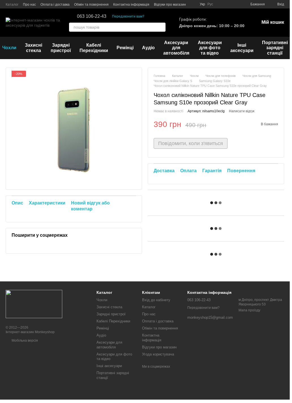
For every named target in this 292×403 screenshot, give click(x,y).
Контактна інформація (131, 5)
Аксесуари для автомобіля (176, 47)
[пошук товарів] (161, 27)
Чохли (101, 300)
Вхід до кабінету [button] (156, 300)
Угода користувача (158, 354)
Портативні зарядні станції (275, 47)
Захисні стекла (33, 48)
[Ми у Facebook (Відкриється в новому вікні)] (228, 4)
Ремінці (125, 47)
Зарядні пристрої (61, 48)
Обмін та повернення (91, 5)
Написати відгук (241, 111)
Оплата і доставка (55, 5)
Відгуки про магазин (170, 5)
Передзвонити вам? (128, 16)
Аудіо (148, 47)
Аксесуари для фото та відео (210, 47)
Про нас (29, 5)
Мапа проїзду (249, 310)
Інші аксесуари (242, 48)
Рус (210, 4)
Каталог (12, 5)
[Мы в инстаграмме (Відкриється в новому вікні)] (221, 4)
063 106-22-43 (91, 16)
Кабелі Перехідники (94, 48)
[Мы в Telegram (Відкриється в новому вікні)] (234, 4)
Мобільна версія (24, 340)
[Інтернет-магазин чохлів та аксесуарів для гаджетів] (34, 304)
